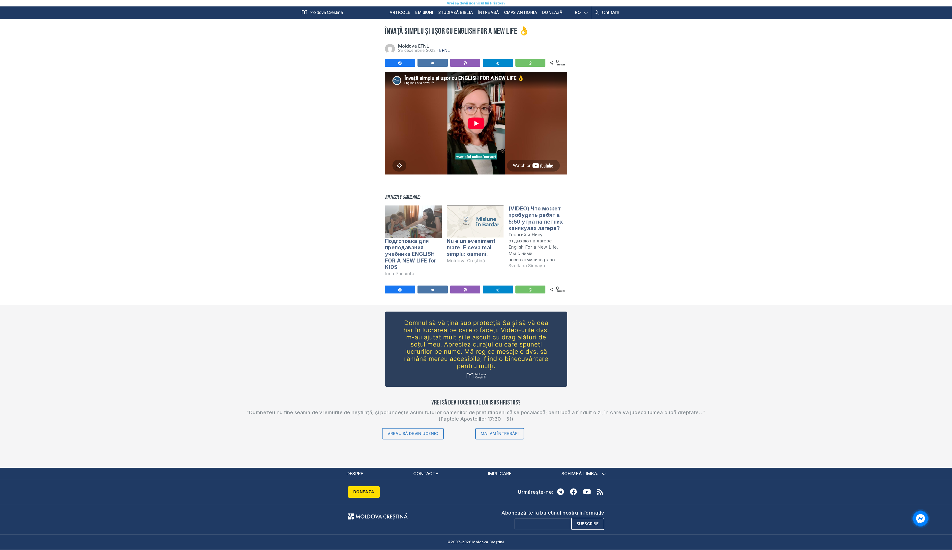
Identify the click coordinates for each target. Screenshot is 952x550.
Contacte (425, 473)
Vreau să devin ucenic (412, 433)
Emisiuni (424, 12)
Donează (552, 12)
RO (578, 12)
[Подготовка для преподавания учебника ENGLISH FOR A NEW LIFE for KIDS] (413, 221)
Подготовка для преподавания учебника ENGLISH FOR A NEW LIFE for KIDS (411, 254)
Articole (399, 12)
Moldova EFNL (413, 46)
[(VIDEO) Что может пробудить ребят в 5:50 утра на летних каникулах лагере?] (539, 239)
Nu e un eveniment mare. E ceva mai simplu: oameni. (471, 247)
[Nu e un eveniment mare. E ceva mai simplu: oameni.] (475, 221)
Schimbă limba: (580, 473)
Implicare (500, 473)
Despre (355, 473)
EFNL (444, 50)
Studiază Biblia (455, 12)
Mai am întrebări (500, 433)
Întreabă (488, 12)
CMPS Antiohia (520, 12)
